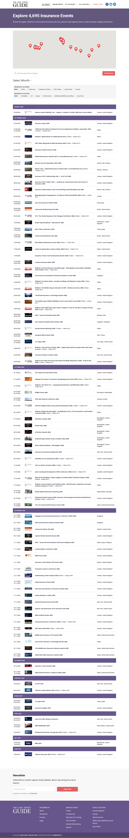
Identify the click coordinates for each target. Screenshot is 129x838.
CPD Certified (71, 821)
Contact (42, 817)
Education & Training (73, 817)
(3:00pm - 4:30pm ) (62, 216)
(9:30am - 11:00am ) (55, 242)
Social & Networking (73, 824)
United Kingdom (98, 811)
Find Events (108, 73)
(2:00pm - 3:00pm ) (58, 137)
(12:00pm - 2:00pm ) (54, 458)
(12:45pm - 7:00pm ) (55, 622)
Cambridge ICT (57, 835)
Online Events (57, 4)
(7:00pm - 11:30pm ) (59, 256)
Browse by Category (21, 87)
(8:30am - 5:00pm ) (56, 249)
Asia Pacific (97, 827)
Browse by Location (21, 93)
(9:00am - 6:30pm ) (52, 690)
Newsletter (43, 814)
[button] (98, 46)
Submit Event (98, 4)
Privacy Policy (33, 793)
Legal (41, 821)
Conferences (70, 814)
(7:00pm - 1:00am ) (49, 628)
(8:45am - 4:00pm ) (60, 472)
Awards (68, 827)
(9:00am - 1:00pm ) (54, 575)
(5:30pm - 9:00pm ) (57, 143)
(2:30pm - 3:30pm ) (61, 156)
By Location (84, 4)
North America (98, 817)
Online (68, 811)
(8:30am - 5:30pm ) (63, 379)
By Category (70, 4)
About (41, 811)
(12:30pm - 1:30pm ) (52, 328)
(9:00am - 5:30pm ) (55, 732)
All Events (46, 4)
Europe (95, 814)
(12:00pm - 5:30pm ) (61, 406)
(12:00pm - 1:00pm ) (53, 465)
